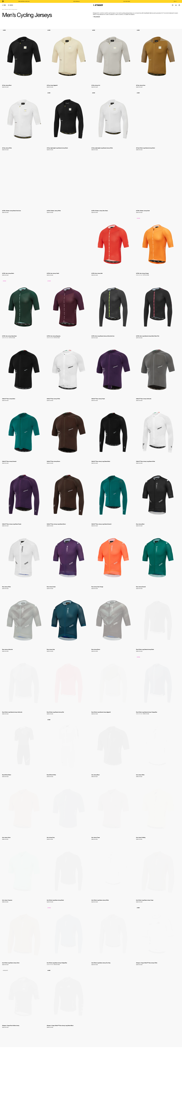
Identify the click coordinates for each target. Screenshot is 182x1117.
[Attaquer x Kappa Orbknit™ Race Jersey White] (158, 933)
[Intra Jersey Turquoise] (24, 871)
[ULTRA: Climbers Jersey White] (69, 181)
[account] (176, 5)
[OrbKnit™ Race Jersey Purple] (113, 369)
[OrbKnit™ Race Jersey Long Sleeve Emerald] (113, 495)
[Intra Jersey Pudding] (158, 808)
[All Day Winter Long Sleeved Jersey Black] (158, 118)
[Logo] (98, 5)
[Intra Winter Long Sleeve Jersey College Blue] (69, 933)
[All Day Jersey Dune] (158, 56)
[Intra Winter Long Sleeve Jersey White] (113, 871)
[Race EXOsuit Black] (24, 745)
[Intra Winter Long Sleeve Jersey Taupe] (158, 871)
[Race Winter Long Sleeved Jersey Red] (69, 683)
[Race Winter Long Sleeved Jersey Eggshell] (113, 683)
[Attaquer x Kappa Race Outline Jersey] (24, 996)
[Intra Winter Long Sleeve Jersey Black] (69, 871)
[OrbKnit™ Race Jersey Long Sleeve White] (158, 432)
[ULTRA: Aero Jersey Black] (24, 244)
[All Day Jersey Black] (24, 56)
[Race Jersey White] (24, 557)
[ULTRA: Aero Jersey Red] (113, 244)
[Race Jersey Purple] (69, 557)
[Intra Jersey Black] (113, 745)
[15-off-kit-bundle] (63, 1)
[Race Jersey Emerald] (158, 557)
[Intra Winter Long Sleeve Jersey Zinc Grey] (113, 933)
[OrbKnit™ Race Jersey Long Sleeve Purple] (24, 495)
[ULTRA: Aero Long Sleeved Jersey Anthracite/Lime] (113, 307)
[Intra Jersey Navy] (69, 808)
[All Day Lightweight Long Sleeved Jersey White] (113, 118)
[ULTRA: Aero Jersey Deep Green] (24, 307)
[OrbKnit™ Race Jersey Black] (24, 369)
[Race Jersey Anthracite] (24, 620)
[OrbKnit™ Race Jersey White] (69, 369)
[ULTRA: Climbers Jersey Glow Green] (113, 181)
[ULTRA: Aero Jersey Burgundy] (69, 307)
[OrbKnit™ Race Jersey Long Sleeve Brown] (69, 495)
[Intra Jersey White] (158, 745)
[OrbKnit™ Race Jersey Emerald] (24, 432)
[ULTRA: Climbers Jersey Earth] (158, 181)
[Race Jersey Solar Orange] (113, 557)
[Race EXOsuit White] (69, 745)
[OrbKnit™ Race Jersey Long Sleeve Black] (113, 432)
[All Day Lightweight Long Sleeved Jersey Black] (69, 118)
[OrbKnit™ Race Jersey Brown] (69, 432)
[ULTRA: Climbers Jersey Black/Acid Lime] (24, 181)
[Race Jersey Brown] (113, 620)
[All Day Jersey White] (24, 118)
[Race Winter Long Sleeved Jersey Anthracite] (24, 683)
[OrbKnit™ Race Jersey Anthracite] (158, 369)
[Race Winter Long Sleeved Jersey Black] (158, 620)
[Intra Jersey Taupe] (113, 808)
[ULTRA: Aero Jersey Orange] (158, 244)
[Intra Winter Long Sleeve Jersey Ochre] (24, 933)
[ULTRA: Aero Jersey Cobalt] (69, 244)
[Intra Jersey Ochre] (24, 808)
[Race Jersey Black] (158, 495)
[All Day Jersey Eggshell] (69, 56)
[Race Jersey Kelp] (69, 620)
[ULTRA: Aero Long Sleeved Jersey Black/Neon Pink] (158, 307)
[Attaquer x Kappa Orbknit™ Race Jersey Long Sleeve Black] (69, 996)
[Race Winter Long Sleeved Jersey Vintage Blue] (158, 683)
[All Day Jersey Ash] (113, 56)
